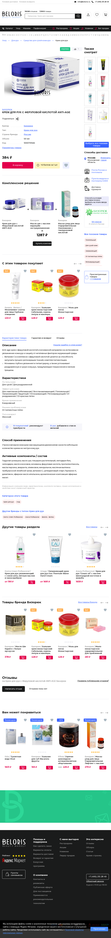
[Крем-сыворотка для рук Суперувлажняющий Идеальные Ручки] (90, 98)
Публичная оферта (42, 887)
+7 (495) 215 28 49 (98, 877)
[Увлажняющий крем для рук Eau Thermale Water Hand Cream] (90, 64)
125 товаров (96, 222)
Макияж (26, 28)
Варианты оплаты (42, 850)
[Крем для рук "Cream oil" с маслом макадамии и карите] (103, 115)
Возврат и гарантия (43, 858)
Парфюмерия (39, 28)
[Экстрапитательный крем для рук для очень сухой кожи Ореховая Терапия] (103, 64)
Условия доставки (10, 2)
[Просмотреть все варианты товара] (31, 582)
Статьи (89, 852)
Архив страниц (93, 856)
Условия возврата (27, 2)
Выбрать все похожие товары (96, 145)
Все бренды (4, 35)
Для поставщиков (42, 891)
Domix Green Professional (13, 517)
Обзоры (90, 848)
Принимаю (99, 929)
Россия (27, 134)
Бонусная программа (39, 864)
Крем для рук (62, 40)
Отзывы (90, 844)
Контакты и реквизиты (39, 881)
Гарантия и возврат (41, 338)
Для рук (15, 40)
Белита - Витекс (48, 517)
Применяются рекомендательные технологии (43, 899)
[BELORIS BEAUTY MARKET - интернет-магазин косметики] (12, 15)
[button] (17, 165)
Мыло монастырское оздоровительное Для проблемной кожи (93, 651)
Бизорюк (28, 126)
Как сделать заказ (42, 846)
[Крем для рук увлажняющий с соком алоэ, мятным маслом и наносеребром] (90, 81)
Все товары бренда (87, 602)
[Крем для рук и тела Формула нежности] (103, 81)
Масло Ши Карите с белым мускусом (15, 649)
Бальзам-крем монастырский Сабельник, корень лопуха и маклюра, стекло (41, 312)
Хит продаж (103, 28)
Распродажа (62, 28)
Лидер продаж (67, 856)
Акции (76, 28)
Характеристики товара (14, 338)
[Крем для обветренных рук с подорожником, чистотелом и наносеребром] (90, 132)
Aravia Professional (32, 517)
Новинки (89, 28)
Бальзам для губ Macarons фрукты (41, 759)
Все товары (91, 527)
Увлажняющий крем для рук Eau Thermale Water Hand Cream (54, 573)
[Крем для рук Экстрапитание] (103, 98)
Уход (18, 28)
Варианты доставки (43, 854)
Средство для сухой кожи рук (37, 40)
